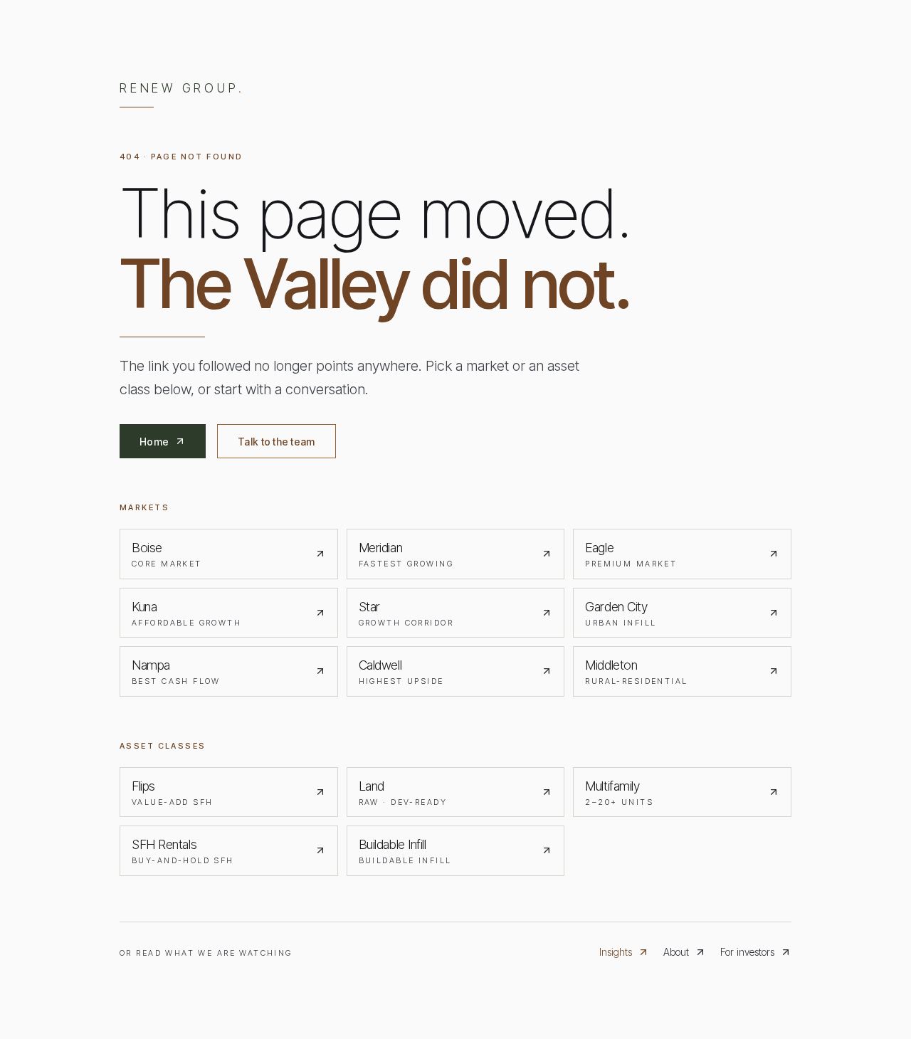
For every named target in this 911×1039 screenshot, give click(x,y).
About (676, 952)
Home (154, 442)
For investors (747, 952)
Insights (615, 952)
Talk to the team (276, 442)
